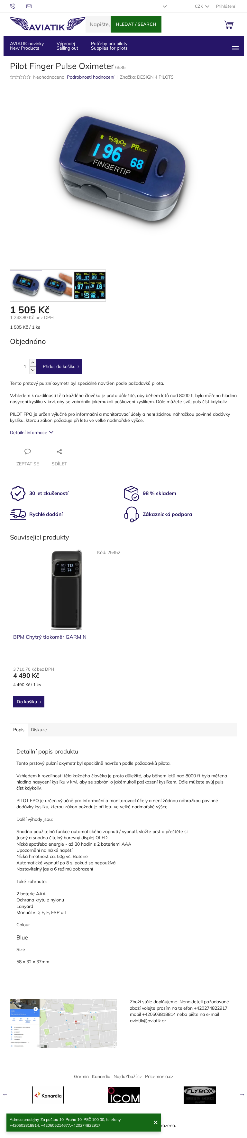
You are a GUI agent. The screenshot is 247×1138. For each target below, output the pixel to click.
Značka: (147, 77)
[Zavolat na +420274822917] (18, 6)
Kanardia (101, 1076)
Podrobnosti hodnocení (90, 77)
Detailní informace (28, 432)
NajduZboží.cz (128, 1076)
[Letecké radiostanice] (124, 1095)
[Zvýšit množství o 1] (33, 362)
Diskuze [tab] (39, 730)
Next (242, 1093)
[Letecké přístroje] (199, 1095)
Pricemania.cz (159, 1076)
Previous (5, 1093)
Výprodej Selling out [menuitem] (67, 46)
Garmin (81, 1076)
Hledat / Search (136, 24)
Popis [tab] (18, 730)
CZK (199, 6)
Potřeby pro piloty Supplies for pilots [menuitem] (109, 46)
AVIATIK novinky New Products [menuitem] (27, 46)
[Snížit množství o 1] (33, 370)
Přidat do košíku (59, 366)
